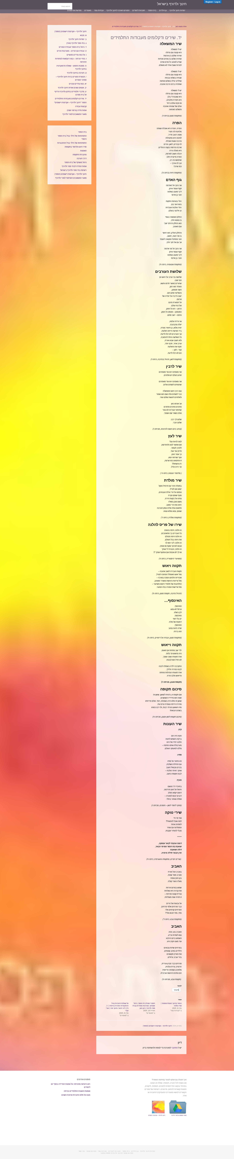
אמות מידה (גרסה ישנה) (77, 110)
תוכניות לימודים (115, 1151)
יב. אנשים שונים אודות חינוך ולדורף (72, 87)
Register (209, 1)
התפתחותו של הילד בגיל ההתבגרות (72, 142)
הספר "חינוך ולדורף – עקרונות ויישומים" (70, 102)
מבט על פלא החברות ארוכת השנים (75, 1094)
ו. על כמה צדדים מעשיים (77, 54)
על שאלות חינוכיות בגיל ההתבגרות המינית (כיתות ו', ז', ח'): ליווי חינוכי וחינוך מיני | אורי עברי (117, 1007)
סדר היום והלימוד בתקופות (76, 146)
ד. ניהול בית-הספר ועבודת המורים (73, 47)
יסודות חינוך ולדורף (147, 1151)
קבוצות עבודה (81, 106)
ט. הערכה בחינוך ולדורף (77, 72)
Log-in (217, 1)
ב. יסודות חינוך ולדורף (78, 39)
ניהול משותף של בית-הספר (75, 162)
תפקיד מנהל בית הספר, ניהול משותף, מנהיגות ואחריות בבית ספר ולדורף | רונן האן (144, 1005)
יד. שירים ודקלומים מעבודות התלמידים (71, 98)
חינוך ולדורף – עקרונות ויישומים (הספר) (157, 1025)
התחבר (174, 1047)
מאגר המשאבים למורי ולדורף (75, 114)
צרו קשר (82, 1151)
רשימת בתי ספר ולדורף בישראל (73, 170)
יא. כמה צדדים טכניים (78, 83)
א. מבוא (83, 35)
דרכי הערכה (82, 158)
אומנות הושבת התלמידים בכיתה (77, 1091)
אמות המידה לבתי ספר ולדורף (74, 166)
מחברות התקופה (80, 154)
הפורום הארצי (91, 1151)
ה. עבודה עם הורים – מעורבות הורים (72, 50)
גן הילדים (135, 1151)
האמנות (83, 150)
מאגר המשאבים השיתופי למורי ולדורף (71, 177)
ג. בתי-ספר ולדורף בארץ (77, 43)
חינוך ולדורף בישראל (171, 3)
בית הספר (82, 131)
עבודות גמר (102, 1151)
